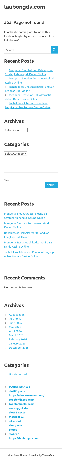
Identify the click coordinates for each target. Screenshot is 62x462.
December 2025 (19, 347)
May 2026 (15, 327)
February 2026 (18, 339)
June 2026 (15, 322)
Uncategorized (18, 374)
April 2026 (15, 331)
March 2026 (16, 335)
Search (8, 180)
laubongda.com (24, 7)
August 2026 (17, 314)
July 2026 (15, 318)
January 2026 (17, 343)
